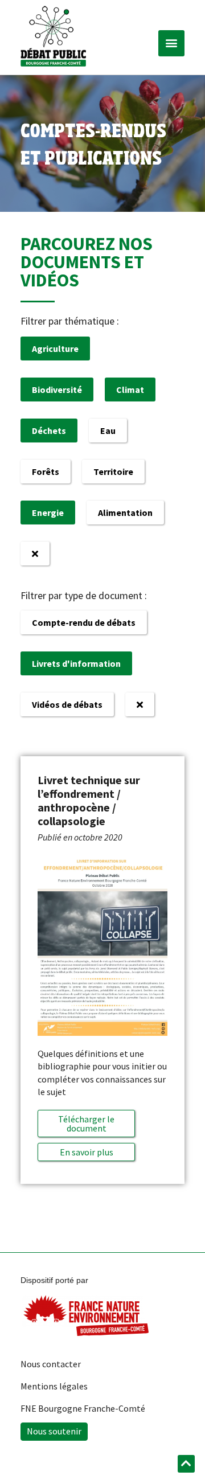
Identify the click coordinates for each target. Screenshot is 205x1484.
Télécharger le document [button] (86, 1123)
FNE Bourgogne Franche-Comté (82, 1408)
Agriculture (55, 348)
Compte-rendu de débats (84, 622)
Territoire (113, 471)
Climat (130, 389)
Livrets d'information (76, 663)
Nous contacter (50, 1364)
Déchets (49, 430)
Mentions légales (54, 1386)
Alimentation (125, 512)
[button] (171, 43)
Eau (108, 430)
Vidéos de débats (67, 704)
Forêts (45, 471)
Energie (48, 512)
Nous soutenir (54, 1431)
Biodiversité (57, 389)
